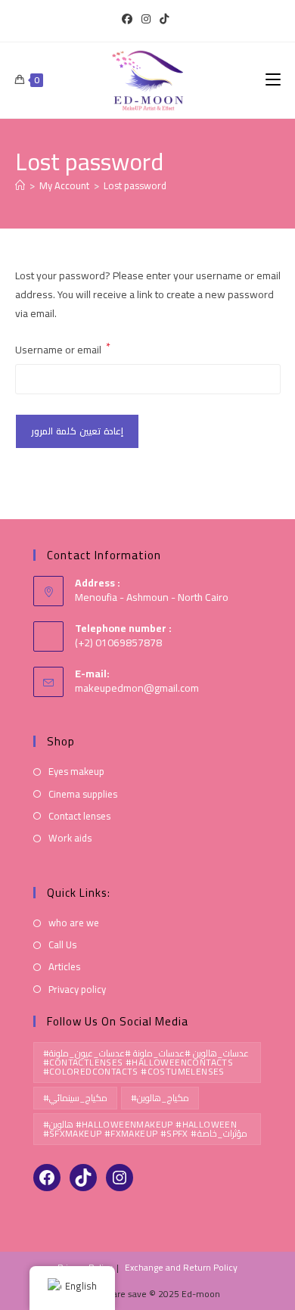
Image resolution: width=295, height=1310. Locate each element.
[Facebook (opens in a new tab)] (129, 19)
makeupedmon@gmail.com (137, 688)
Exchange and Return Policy (181, 1267)
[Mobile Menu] (273, 80)
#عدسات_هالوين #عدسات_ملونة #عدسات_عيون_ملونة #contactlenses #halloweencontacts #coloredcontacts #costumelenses (146, 1062)
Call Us (62, 945)
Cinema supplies (82, 794)
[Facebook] (47, 1177)
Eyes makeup (76, 771)
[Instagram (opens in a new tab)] (146, 19)
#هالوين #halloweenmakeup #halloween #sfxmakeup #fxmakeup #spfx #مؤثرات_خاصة (145, 1129)
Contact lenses (79, 816)
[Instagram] (119, 1177)
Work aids (70, 838)
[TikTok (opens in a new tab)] (164, 19)
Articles (64, 966)
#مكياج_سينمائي (75, 1097)
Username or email (62, 350)
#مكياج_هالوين (160, 1097)
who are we (73, 923)
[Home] (20, 185)
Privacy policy (77, 989)
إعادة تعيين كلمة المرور (77, 431)
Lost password (135, 185)
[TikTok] (83, 1177)
